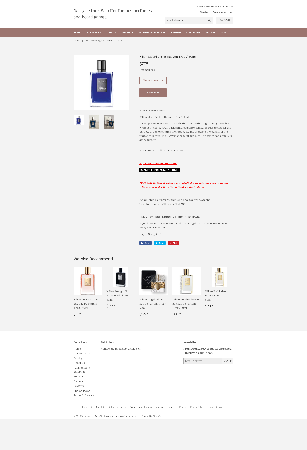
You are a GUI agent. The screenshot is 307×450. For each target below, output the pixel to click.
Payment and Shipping (152, 32)
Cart (227, 20)
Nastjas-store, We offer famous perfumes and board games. (113, 14)
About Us (127, 32)
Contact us (193, 32)
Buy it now (153, 92)
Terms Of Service (84, 395)
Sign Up (227, 361)
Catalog (112, 32)
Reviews (210, 32)
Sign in (204, 12)
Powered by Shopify (151, 416)
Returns (176, 32)
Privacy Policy (82, 391)
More (224, 32)
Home (77, 32)
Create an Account (223, 12)
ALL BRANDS (93, 32)
